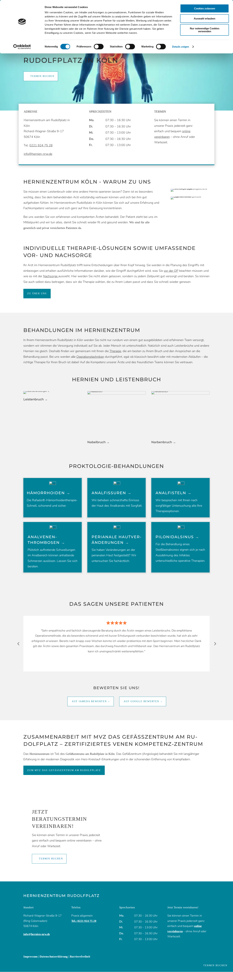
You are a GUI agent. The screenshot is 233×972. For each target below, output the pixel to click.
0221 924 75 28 (41, 145)
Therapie (115, 351)
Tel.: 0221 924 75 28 (83, 921)
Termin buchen (42, 76)
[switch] (99, 46)
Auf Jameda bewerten (89, 701)
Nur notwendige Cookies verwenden (204, 30)
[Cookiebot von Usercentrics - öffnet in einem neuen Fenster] (22, 46)
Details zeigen (180, 46)
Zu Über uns (37, 293)
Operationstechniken (90, 357)
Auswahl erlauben (204, 18)
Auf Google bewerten (141, 701)
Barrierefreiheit (80, 956)
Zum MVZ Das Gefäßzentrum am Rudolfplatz (64, 770)
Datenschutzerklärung (54, 956)
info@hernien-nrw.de (38, 154)
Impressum (30, 956)
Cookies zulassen (204, 8)
